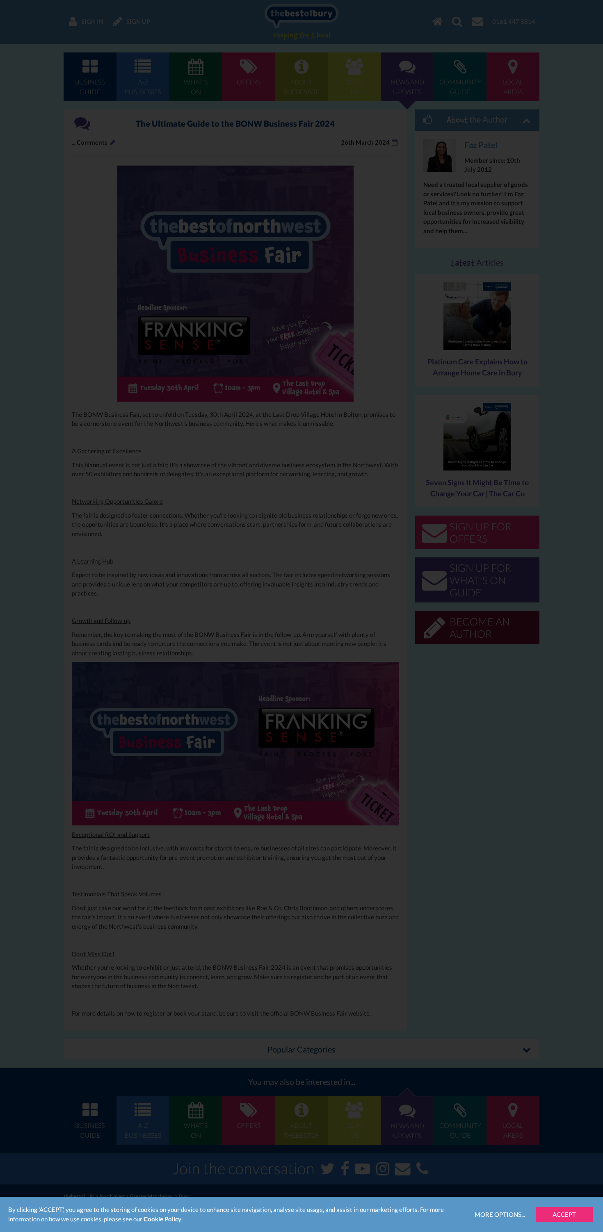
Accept (564, 1214)
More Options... (500, 1214)
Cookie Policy (162, 1219)
